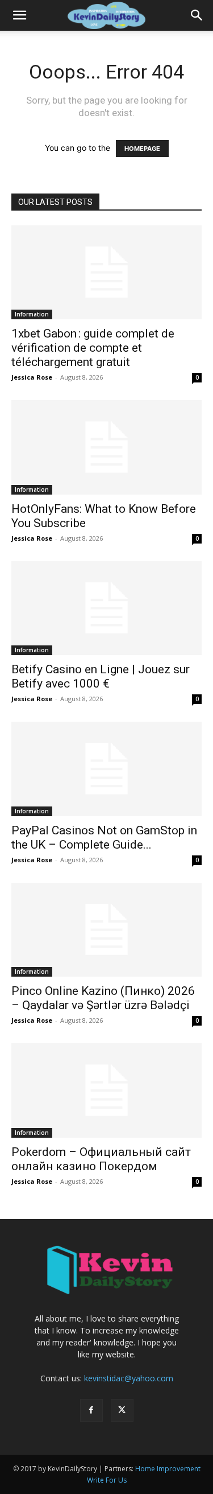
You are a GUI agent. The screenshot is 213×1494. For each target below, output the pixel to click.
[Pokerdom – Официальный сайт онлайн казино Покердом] (106, 1090)
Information (32, 314)
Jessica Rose (31, 377)
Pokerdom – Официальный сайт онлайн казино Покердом (101, 1159)
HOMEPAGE (142, 149)
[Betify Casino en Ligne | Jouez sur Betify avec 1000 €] (106, 608)
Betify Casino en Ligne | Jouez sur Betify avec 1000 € (100, 676)
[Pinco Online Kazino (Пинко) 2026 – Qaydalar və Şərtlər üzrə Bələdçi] (106, 930)
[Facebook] (91, 1410)
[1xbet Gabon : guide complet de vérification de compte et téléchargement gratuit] (106, 272)
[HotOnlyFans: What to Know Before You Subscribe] (106, 447)
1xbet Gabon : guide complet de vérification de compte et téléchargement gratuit (92, 348)
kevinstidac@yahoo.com (128, 1378)
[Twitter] (122, 1410)
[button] (19, 15)
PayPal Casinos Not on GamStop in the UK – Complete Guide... (104, 837)
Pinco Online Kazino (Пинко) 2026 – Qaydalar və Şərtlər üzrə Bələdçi (103, 998)
